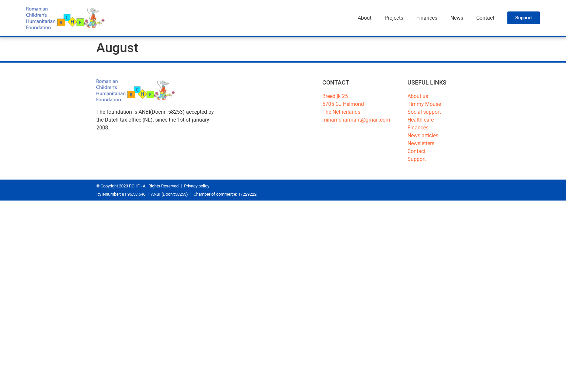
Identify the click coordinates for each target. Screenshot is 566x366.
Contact (485, 18)
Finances (426, 18)
